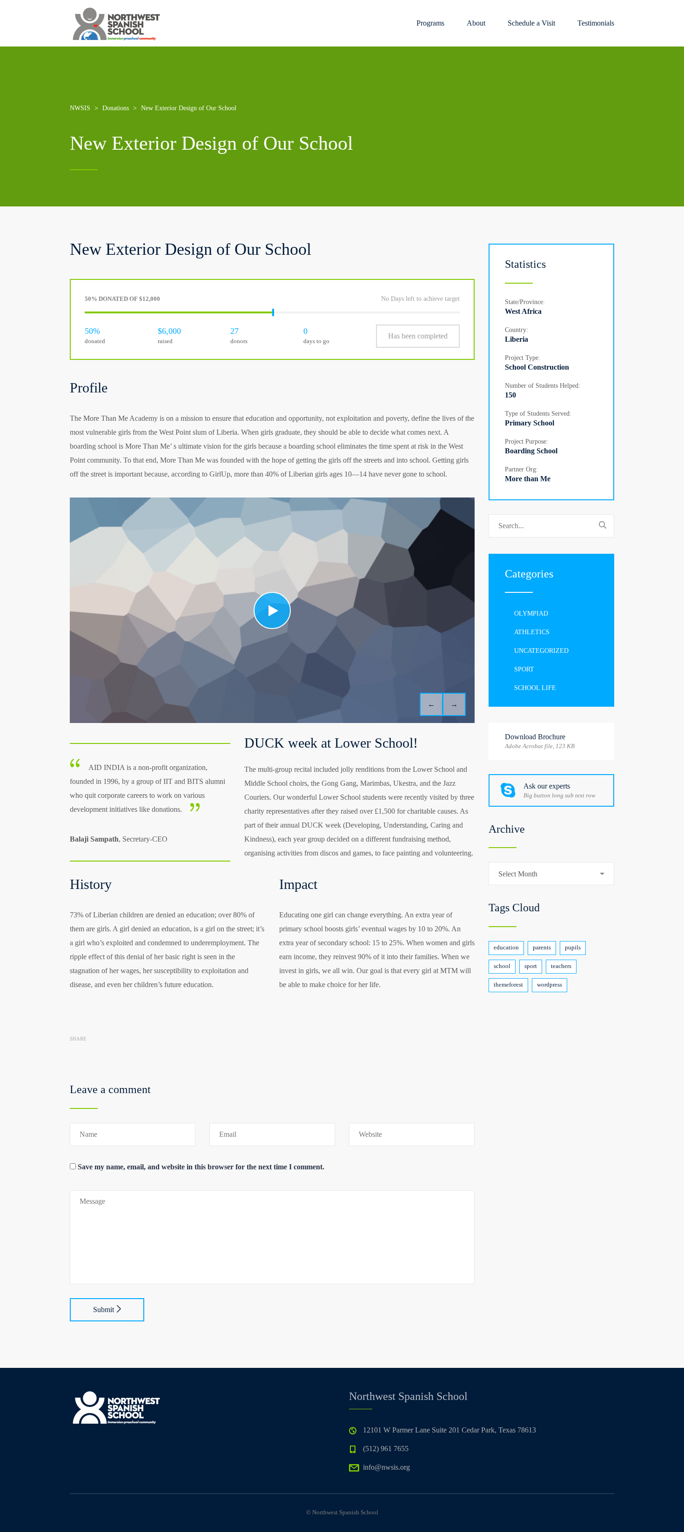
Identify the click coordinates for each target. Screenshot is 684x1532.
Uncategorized (541, 650)
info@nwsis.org (386, 1467)
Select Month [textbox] (517, 874)
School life (535, 687)
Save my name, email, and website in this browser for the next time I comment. (201, 1167)
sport (530, 965)
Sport (524, 669)
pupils (573, 947)
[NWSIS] (116, 23)
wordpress (549, 984)
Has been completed (418, 336)
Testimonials (595, 23)
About (476, 23)
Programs (430, 23)
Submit (103, 1309)
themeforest (508, 984)
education (506, 947)
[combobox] (551, 873)
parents (542, 947)
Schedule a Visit (531, 23)
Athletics (532, 632)
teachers (561, 965)
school (502, 965)
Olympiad (531, 613)
